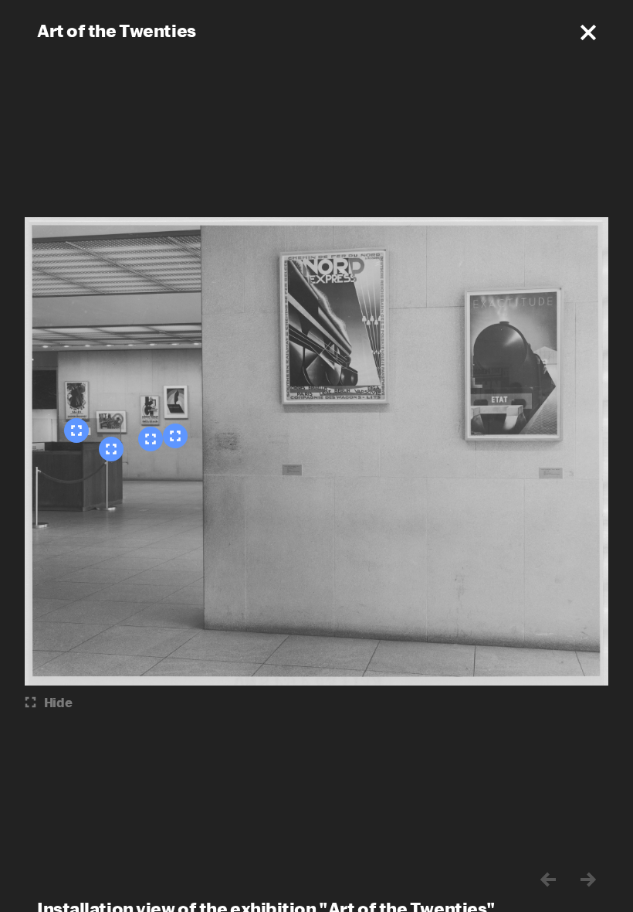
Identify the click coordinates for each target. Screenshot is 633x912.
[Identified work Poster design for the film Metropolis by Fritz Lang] (111, 449)
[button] (588, 32)
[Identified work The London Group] (150, 439)
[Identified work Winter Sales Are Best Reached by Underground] (76, 430)
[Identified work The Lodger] (175, 435)
